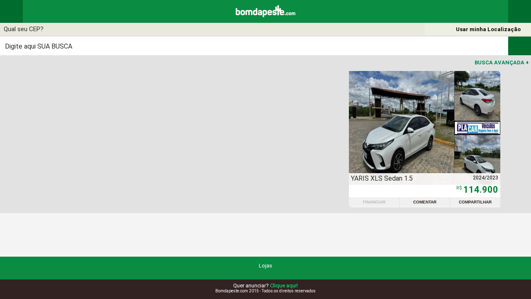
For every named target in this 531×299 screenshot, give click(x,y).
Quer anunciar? (265, 285)
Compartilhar (475, 202)
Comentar (424, 202)
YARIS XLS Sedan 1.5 (382, 178)
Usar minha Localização (488, 29)
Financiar (374, 202)
